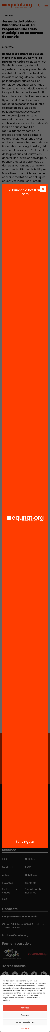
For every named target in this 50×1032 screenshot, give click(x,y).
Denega (25, 1015)
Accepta (25, 1007)
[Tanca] (43, 189)
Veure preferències (25, 1022)
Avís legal (25, 1028)
